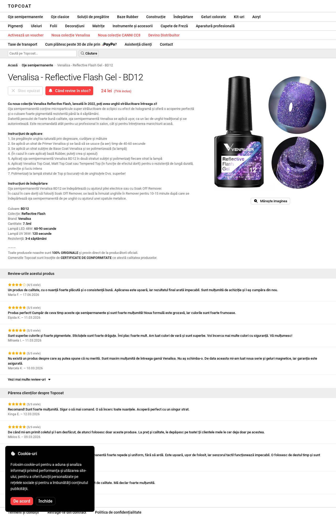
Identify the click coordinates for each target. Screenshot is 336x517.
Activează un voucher (26, 35)
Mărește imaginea (272, 201)
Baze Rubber (127, 17)
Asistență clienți (138, 44)
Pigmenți (15, 26)
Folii (53, 26)
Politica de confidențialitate (118, 512)
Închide (45, 501)
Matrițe (98, 26)
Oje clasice (60, 17)
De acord (21, 501)
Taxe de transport (22, 44)
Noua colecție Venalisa (70, 35)
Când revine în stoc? (72, 90)
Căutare (91, 53)
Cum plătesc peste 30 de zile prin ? (81, 44)
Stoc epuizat (28, 90)
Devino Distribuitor (164, 35)
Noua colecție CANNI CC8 (119, 35)
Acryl (256, 17)
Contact (166, 44)
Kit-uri (239, 17)
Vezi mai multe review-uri (27, 379)
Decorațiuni (75, 26)
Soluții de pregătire (93, 17)
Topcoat (20, 6)
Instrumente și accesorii (133, 26)
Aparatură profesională (215, 26)
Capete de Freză (174, 26)
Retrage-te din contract (67, 512)
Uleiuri (36, 26)
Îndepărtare (183, 17)
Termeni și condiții (23, 512)
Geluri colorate (213, 17)
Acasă (13, 65)
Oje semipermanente (25, 17)
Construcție (156, 17)
